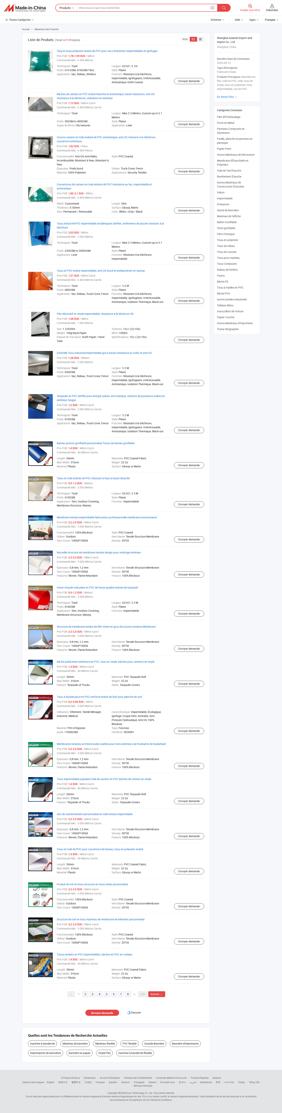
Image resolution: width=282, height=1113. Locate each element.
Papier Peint (224, 148)
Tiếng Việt (254, 1082)
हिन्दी (218, 1082)
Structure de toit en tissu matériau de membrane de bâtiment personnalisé (100, 919)
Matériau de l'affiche (229, 216)
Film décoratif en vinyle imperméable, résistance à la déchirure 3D (95, 314)
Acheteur (216, 19)
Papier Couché (225, 317)
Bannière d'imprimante (185, 1043)
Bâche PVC (223, 293)
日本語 (88, 1082)
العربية (193, 1082)
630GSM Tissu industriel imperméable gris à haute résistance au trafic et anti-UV (104, 353)
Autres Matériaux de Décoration (236, 154)
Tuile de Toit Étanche (229, 170)
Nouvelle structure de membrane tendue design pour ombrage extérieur (99, 552)
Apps (252, 19)
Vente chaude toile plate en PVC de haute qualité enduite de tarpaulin (97, 587)
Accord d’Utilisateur (110, 1077)
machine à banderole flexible (135, 1053)
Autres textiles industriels (232, 299)
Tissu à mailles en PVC (230, 287)
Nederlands (206, 1082)
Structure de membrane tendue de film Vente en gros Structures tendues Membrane (106, 626)
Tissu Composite (227, 264)
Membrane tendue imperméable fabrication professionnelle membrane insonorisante (107, 517)
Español (113, 1082)
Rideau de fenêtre (227, 269)
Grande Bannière (154, 1043)
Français (100, 1082)
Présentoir (223, 204)
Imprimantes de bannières (45, 1053)
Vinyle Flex (104, 1053)
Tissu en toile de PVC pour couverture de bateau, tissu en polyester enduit (100, 849)
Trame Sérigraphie (227, 329)
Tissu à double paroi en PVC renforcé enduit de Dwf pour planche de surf (99, 697)
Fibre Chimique (226, 234)
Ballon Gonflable (227, 222)
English (50, 1082)
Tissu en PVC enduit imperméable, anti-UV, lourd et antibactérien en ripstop (101, 270)
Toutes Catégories (20, 19)
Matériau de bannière (75, 1043)
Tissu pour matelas (228, 258)
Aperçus (217, 1077)
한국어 (182, 1082)
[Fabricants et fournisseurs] (25, 8)
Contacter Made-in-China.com (171, 1077)
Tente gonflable (226, 228)
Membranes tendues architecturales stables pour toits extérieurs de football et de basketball (111, 744)
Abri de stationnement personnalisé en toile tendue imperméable (95, 814)
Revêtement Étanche (229, 176)
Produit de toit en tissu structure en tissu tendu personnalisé (92, 884)
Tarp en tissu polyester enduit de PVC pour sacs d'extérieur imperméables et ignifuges (107, 51)
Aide (237, 19)
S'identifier (272, 10)
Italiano (152, 1082)
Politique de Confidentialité (138, 1077)
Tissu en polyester (227, 240)
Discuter (136, 1012)
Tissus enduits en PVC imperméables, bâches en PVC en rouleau (94, 954)
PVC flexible (130, 1043)
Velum (220, 192)
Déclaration (90, 1077)
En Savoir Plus (227, 97)
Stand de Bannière (228, 210)
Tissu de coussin (227, 252)
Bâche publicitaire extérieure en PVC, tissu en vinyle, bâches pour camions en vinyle (105, 661)
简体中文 (63, 1082)
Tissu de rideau (226, 246)
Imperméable (225, 198)
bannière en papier (80, 1053)
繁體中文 (76, 1082)
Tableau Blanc (225, 305)
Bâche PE (222, 281)
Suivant (156, 994)
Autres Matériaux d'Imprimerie (235, 323)
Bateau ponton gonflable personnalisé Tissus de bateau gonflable (95, 443)
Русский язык (167, 1082)
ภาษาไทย (229, 1082)
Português (139, 1082)
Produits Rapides (200, 1077)
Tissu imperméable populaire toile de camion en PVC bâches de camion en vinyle (104, 779)
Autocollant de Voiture (230, 311)
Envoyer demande (189, 81)
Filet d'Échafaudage (228, 117)
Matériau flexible (105, 1043)
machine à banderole (42, 1043)
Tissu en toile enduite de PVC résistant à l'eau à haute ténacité (93, 478)
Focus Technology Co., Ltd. (139, 1092)
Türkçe (241, 1082)
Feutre (221, 275)
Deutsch (125, 1082)
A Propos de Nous (70, 1077)
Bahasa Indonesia (143, 1085)
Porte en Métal (225, 123)
